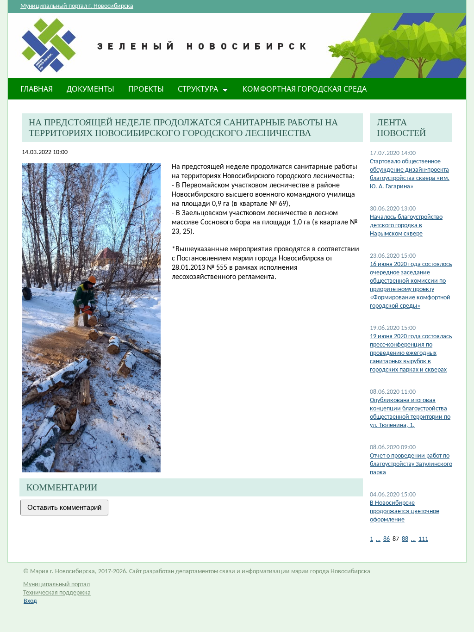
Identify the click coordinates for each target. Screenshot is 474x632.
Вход (30, 601)
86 (386, 539)
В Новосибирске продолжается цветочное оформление (404, 511)
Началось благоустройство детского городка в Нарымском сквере (406, 225)
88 (405, 539)
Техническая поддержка (57, 592)
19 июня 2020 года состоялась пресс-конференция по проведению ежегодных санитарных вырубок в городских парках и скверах (411, 353)
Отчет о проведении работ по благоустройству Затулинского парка (411, 464)
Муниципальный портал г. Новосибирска (76, 6)
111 (423, 539)
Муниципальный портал (56, 584)
